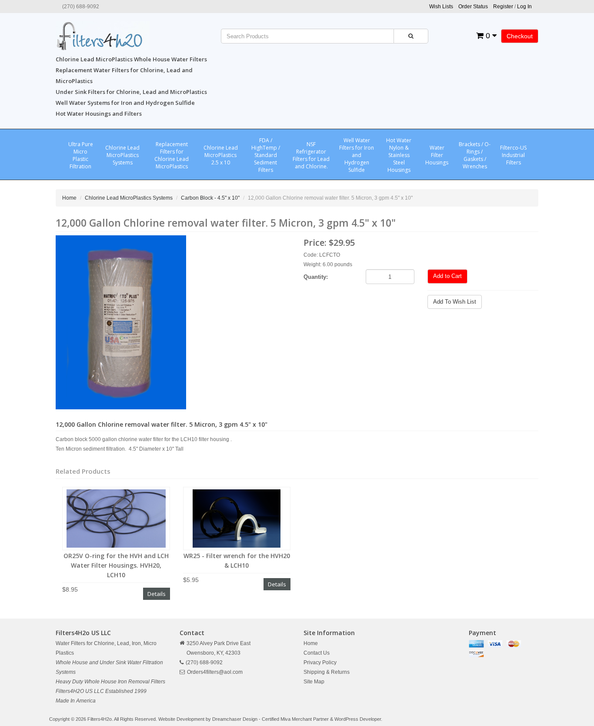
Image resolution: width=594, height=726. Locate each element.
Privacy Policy (320, 662)
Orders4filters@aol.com (215, 672)
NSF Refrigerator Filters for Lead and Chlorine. (311, 155)
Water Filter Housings (436, 155)
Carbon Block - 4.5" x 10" (210, 198)
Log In (524, 6)
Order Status (473, 6)
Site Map (314, 682)
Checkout (520, 36)
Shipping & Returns (327, 672)
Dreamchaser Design (234, 719)
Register (503, 6)
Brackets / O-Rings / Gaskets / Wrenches (475, 155)
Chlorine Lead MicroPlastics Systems (122, 155)
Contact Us (317, 653)
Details (156, 594)
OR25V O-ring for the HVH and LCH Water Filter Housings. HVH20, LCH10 (116, 565)
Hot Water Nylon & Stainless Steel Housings (398, 155)
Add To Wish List (454, 301)
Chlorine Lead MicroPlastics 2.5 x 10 (221, 155)
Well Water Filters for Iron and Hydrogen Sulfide (356, 155)
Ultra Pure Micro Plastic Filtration (80, 155)
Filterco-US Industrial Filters (513, 155)
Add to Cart (447, 276)
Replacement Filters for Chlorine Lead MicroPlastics (171, 155)
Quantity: (316, 277)
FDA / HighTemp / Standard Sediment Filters (265, 155)
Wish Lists (441, 6)
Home (69, 198)
